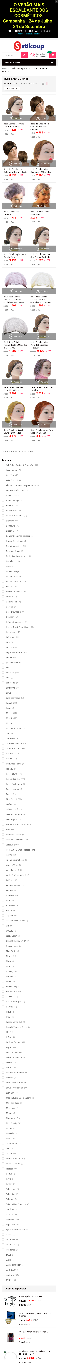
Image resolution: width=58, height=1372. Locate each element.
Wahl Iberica (11, 870)
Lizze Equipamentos (15, 1072)
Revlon (9, 1184)
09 (24, 83)
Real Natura (11, 773)
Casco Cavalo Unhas (15, 920)
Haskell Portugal (13, 1001)
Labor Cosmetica (14, 1057)
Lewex (9, 692)
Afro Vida (10, 475)
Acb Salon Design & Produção (20, 465)
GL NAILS (10, 996)
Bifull (8, 900)
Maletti (9, 718)
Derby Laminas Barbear (17, 556)
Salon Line (10, 1189)
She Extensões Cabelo (16, 824)
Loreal (9, 703)
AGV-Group (11, 480)
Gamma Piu (11, 601)
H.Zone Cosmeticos (15, 622)
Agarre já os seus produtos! (29, 34)
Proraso (9, 1168)
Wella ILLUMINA (13, 1265)
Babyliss (10, 495)
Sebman (10, 1199)
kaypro (9, 1047)
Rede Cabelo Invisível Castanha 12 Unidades (40, 170)
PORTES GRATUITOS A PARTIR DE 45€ (29, 31)
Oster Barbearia (13, 748)
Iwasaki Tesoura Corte (16, 1027)
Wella (8, 1260)
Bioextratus (11, 510)
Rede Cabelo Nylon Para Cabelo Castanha (41, 431)
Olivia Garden (12, 1143)
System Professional (15, 1229)
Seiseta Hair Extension (16, 1204)
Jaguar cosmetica (14, 652)
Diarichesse (11, 561)
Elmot (8, 961)
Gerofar (9, 606)
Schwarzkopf (12, 809)
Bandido (10, 895)
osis (8, 1148)
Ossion (9, 1153)
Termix (9, 854)
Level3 (9, 1062)
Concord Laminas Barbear (18, 536)
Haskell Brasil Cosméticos (18, 627)
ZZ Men (9, 1280)
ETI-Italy (10, 971)
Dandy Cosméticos (14, 541)
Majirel (9, 713)
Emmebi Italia (12, 576)
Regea (9, 1173)
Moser (9, 723)
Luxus (8, 708)
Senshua (10, 1209)
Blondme (10, 520)
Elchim (9, 956)
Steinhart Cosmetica (15, 839)
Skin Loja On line (13, 834)
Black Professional (14, 515)
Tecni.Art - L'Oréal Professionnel (20, 849)
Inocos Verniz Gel (14, 1022)
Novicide (10, 1133)
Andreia (9, 890)
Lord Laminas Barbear (16, 1082)
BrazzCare (10, 530)
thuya (8, 1254)
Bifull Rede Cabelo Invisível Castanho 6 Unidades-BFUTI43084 (14, 299)
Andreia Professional (15, 490)
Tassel (9, 1234)
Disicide (9, 566)
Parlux (9, 758)
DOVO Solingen (13, 571)
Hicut (8, 1011)
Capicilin (9, 915)
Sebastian (10, 1194)
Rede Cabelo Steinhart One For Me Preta (14, 125)
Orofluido (10, 738)
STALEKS (10, 1214)
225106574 (41, 56)
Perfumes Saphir (13, 763)
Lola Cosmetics (13, 698)
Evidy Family (11, 986)
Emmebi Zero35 (13, 581)
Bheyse (9, 505)
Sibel (8, 829)
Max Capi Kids (12, 1103)
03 (14, 83)
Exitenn (9, 596)
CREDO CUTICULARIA (16, 941)
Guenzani (10, 617)
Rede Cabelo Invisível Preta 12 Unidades (13, 389)
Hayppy (9, 1006)
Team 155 (10, 1239)
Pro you (9, 768)
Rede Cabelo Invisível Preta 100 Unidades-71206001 (40, 345)
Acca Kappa (11, 470)
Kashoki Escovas (13, 1042)
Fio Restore (11, 991)
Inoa (8, 642)
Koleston (10, 672)
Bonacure (10, 525)
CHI (7, 925)
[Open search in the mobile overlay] (15, 55)
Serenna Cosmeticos (15, 814)
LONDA (9, 1077)
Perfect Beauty (13, 1158)
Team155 (10, 1244)
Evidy (8, 981)
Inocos (9, 647)
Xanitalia (10, 1275)
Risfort (9, 804)
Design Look (12, 946)
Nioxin (9, 1128)
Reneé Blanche (13, 779)
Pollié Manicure (13, 1163)
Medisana (10, 1108)
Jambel (9, 657)
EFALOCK (10, 951)
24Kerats (10, 880)
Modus (9, 1113)
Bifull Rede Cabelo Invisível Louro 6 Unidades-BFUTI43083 (40, 299)
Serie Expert (11, 819)
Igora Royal (11, 632)
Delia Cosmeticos (14, 546)
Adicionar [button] (18, 118)
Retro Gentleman (14, 784)
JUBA (8, 1037)
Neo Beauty (11, 1123)
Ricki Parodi (11, 799)
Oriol (8, 733)
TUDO (35, 83)
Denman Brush (13, 551)
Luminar (10, 1092)
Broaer (9, 910)
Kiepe (8, 667)
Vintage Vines (12, 865)
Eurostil (9, 976)
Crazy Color (11, 935)
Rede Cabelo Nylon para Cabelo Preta (15, 255)
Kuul (8, 677)
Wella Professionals (15, 875)
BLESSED (10, 905)
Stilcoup (9, 844)
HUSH (8, 1016)
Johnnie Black (12, 662)
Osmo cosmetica (14, 743)
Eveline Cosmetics (14, 591)
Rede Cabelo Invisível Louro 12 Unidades (13, 431)
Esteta (9, 586)
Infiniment (10, 637)
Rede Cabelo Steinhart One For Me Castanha (40, 255)
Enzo (8, 966)
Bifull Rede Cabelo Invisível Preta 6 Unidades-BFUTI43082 (15, 345)
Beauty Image (12, 500)
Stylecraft (10, 1219)
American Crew (13, 885)
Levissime (10, 687)
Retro (8, 1179)
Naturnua (10, 1118)
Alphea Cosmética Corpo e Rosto (21, 485)
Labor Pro (10, 682)
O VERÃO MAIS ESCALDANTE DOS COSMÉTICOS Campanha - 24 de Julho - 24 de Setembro (29, 15)
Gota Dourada (12, 611)
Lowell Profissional (14, 1087)
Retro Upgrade (12, 789)
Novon (9, 1138)
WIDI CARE (11, 1270)
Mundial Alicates (13, 728)
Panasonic (10, 753)
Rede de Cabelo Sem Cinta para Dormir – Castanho (39, 126)
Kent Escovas (12, 1052)
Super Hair (10, 1224)
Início (4, 68)
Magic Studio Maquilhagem (18, 1098)
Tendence (10, 1249)
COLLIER (10, 930)
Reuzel (9, 794)
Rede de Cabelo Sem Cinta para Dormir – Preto (15, 170)
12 (29, 83)
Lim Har (9, 1067)
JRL (7, 1032)
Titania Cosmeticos (15, 860)
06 (19, 83)
